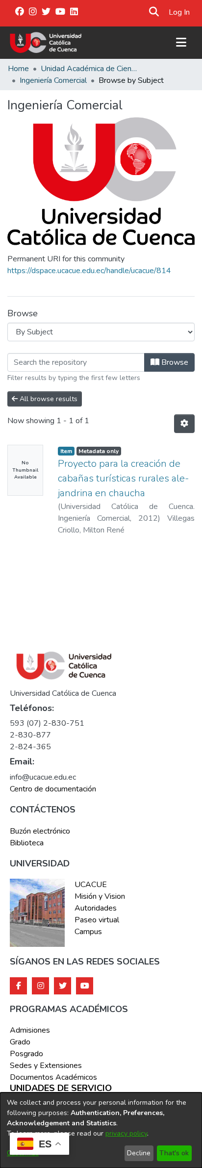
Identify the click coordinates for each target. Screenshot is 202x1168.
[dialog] (101, 1130)
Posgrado (26, 1053)
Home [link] (18, 68)
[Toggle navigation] (181, 42)
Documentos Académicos (53, 1077)
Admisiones (30, 1030)
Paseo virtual (97, 919)
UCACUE (91, 884)
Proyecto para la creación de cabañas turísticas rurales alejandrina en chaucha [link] (123, 478)
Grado (20, 1042)
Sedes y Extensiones (46, 1065)
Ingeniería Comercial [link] (53, 80)
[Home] (45, 42)
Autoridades (96, 908)
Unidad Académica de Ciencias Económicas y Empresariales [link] (90, 68)
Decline (139, 1153)
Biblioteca (27, 843)
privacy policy (126, 1133)
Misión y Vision (100, 896)
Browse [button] (173, 362)
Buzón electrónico (40, 831)
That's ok (174, 1153)
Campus (88, 931)
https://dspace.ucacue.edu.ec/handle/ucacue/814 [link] (89, 270)
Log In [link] (180, 12)
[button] (154, 12)
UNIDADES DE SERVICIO (61, 1088)
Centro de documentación (53, 789)
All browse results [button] (47, 399)
